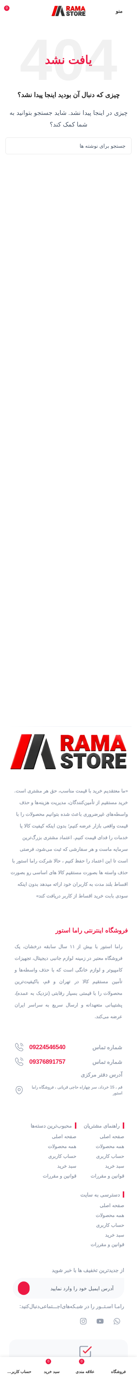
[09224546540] (19, 1047)
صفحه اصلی (112, 1136)
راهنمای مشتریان (102, 1126)
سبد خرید (114, 1166)
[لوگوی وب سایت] (68, 10)
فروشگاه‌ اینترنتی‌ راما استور (92, 930)
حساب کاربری (110, 1156)
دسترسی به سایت (100, 1195)
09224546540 (47, 1047)
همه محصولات (110, 1146)
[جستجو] (13, 145)
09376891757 (47, 1061)
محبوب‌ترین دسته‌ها (51, 1126)
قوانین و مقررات (107, 1176)
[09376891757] (19, 1061)
